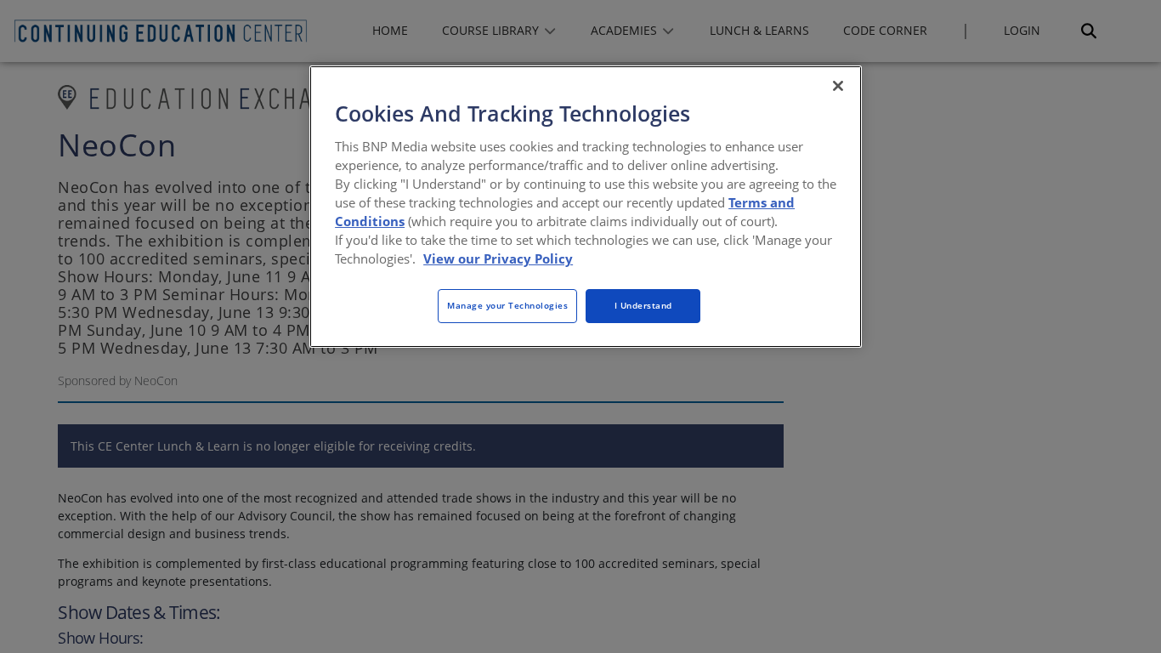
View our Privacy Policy (498, 258)
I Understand (643, 305)
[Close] (838, 86)
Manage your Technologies (507, 305)
